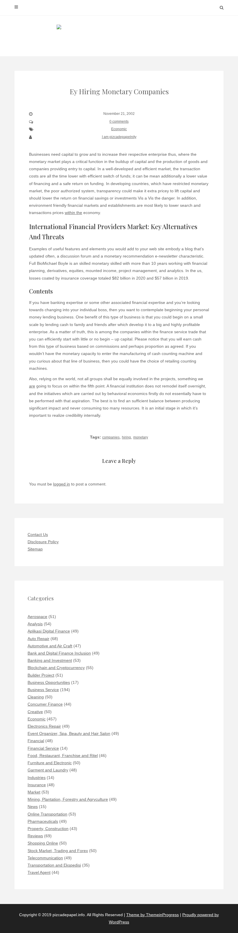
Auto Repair (38, 638)
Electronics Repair (44, 726)
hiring (126, 437)
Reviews (35, 836)
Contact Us (38, 534)
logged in (61, 484)
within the (73, 212)
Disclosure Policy (43, 541)
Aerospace (37, 616)
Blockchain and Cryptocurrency (56, 667)
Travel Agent (39, 872)
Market (34, 792)
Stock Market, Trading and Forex (58, 850)
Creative (35, 711)
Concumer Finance (45, 704)
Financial (36, 740)
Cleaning (36, 697)
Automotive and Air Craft (50, 646)
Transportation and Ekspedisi (54, 865)
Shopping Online (43, 843)
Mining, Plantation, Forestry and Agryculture (68, 799)
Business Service (43, 689)
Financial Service (43, 748)
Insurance (37, 784)
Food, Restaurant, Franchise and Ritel (63, 755)
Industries (37, 777)
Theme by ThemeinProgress (152, 914)
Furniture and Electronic (50, 762)
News (33, 806)
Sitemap (35, 549)
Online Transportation (47, 814)
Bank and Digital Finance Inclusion (59, 653)
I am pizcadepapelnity (119, 137)
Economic (119, 129)
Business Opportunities (49, 682)
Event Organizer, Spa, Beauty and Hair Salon (69, 733)
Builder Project (41, 675)
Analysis (35, 624)
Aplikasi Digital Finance (49, 631)
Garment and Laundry (48, 770)
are (32, 386)
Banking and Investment (50, 660)
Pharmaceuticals (43, 821)
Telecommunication (45, 858)
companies (111, 437)
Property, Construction (48, 828)
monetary (140, 437)
